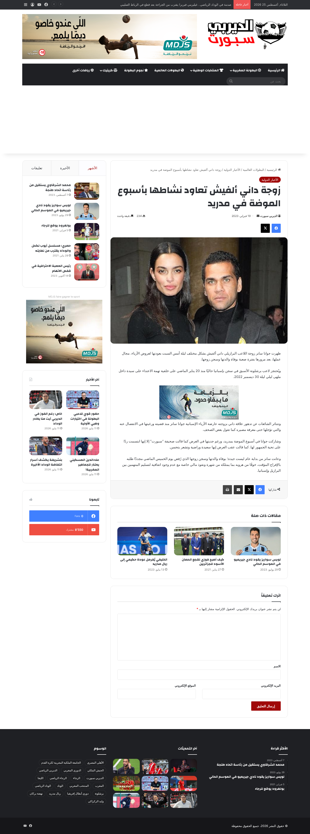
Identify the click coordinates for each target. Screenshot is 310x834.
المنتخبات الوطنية (206, 70)
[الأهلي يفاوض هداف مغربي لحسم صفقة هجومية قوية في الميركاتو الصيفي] (126, 783)
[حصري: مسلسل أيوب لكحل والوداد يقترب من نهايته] (86, 251)
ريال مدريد (55, 793)
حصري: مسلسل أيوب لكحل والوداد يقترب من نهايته (51, 248)
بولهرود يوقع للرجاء (56, 225)
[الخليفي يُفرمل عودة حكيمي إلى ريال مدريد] (142, 541)
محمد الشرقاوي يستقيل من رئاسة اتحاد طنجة (50, 187)
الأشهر (92, 168)
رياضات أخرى (81, 70)
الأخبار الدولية (232, 169)
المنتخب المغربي (79, 785)
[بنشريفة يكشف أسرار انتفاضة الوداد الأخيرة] (45, 446)
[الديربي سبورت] (246, 34)
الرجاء (76, 778)
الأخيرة (65, 168)
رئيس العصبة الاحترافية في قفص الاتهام (51, 268)
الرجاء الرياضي (58, 778)
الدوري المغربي (72, 770)
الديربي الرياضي (48, 770)
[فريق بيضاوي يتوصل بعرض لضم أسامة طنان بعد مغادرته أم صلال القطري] (183, 783)
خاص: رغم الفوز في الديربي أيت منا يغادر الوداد (47, 419)
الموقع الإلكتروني (185, 685)
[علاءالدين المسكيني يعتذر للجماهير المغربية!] (82, 446)
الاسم (277, 666)
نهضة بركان (36, 793)
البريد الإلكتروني (271, 685)
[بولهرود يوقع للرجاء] (86, 231)
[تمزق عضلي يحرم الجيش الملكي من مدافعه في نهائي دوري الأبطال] (183, 765)
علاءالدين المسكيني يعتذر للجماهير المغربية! (84, 465)
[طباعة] (227, 489)
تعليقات (36, 168)
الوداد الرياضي (43, 785)
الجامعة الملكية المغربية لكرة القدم (61, 762)
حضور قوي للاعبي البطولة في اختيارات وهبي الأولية (84, 419)
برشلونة (99, 793)
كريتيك (108, 70)
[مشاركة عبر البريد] (238, 489)
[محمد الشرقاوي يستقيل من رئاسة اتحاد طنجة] (86, 191)
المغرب (99, 785)
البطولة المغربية (245, 70)
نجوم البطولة (134, 70)
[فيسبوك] (276, 228)
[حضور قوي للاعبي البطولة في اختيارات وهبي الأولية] (82, 399)
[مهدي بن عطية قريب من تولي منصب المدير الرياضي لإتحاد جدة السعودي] (126, 766)
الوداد (60, 785)
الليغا (40, 778)
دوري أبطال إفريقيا (78, 793)
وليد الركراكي (96, 801)
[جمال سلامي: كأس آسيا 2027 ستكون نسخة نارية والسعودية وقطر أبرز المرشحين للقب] (155, 800)
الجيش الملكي (95, 770)
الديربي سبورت (268, 216)
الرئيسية (274, 70)
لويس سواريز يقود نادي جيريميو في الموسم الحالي (257, 562)
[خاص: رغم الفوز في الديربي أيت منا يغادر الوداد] (45, 399)
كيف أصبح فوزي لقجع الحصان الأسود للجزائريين (203, 562)
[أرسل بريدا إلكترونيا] (258, 216)
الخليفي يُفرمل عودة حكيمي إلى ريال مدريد (143, 562)
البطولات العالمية (167, 70)
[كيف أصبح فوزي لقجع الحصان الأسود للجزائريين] (199, 541)
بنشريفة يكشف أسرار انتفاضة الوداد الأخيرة (46, 462)
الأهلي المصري (95, 762)
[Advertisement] (155, 119)
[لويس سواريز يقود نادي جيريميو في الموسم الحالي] (256, 541)
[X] (265, 228)
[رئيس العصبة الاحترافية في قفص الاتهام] (86, 271)
